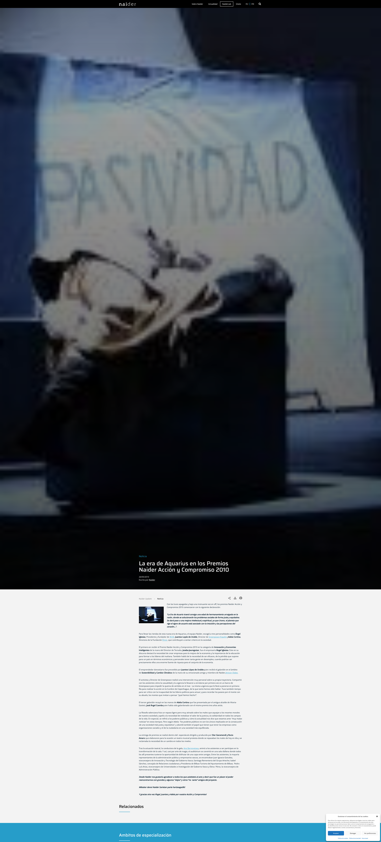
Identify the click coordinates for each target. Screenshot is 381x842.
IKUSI (172, 637)
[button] (377, 816)
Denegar (353, 833)
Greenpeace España (218, 637)
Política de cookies (343, 838)
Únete (238, 4)
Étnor (164, 640)
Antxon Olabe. (232, 672)
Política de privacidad (355, 838)
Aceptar (336, 833)
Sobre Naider (197, 4)
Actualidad (212, 4)
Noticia (143, 556)
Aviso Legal (365, 838)
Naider (152, 579)
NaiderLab (226, 4)
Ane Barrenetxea (191, 748)
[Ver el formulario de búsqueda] (260, 4)
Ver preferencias (370, 833)
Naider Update (145, 598)
